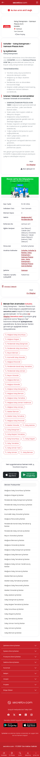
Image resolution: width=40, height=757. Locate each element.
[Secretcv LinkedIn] (25, 715)
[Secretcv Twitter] (14, 715)
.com (20, 2)
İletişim (5, 673)
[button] (31, 164)
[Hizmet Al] (20, 187)
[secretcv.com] (20, 703)
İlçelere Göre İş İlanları (11, 651)
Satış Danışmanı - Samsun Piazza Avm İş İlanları (27, 262)
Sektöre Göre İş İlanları (11, 662)
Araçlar (6, 679)
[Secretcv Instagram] (31, 715)
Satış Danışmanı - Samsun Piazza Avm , (27, 256)
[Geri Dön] (3, 3)
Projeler (6, 685)
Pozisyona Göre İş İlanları (12, 657)
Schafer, (24, 250)
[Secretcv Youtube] (20, 715)
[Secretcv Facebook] (8, 715)
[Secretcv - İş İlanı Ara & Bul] (10, 725)
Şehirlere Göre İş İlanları (11, 646)
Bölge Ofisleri (8, 690)
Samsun (24, 270)
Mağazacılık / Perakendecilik (27, 218)
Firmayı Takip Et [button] (10, 287)
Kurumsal (6, 668)
